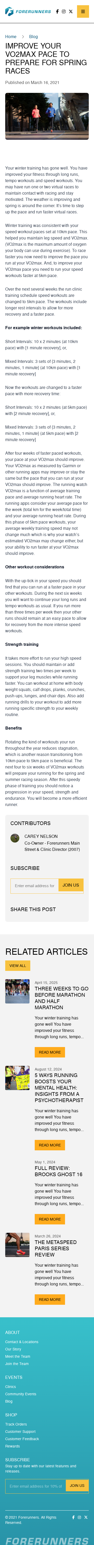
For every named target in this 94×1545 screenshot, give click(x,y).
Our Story (13, 1348)
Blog (33, 36)
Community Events (20, 1393)
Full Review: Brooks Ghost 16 (59, 1171)
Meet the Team (17, 1356)
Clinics (10, 1386)
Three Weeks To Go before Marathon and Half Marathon (62, 998)
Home (10, 36)
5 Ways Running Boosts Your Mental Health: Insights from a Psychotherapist (59, 1088)
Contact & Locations (21, 1341)
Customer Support (20, 1431)
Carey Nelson (41, 836)
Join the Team (17, 1363)
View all (17, 965)
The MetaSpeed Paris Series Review (56, 1248)
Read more (50, 1052)
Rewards (12, 1446)
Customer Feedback (22, 1438)
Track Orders (16, 1424)
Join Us (71, 885)
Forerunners (28, 1517)
